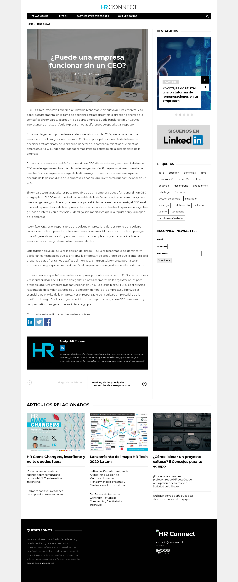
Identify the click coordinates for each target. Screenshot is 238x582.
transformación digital (171, 218)
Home (30, 24)
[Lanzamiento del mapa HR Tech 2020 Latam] (119, 432)
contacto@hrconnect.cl (169, 542)
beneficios (190, 172)
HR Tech (63, 16)
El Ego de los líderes (70, 382)
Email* (160, 239)
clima (203, 172)
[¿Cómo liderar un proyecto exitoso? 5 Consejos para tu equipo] (182, 432)
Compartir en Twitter (39, 322)
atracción (174, 172)
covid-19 (184, 179)
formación (180, 192)
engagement (200, 185)
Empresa (162, 253)
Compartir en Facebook (47, 322)
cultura (197, 179)
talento (163, 211)
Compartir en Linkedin (30, 322)
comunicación (167, 179)
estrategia (164, 192)
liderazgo (164, 205)
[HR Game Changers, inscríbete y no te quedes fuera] (56, 432)
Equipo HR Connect (89, 74)
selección (200, 205)
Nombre (162, 246)
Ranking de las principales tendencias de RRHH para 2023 (111, 384)
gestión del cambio (169, 198)
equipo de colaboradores (40, 563)
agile (161, 172)
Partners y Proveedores (93, 16)
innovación (191, 198)
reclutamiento (182, 205)
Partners (174, 82)
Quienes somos (127, 16)
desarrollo (164, 185)
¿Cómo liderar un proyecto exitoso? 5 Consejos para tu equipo (177, 461)
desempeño (181, 185)
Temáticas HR (40, 16)
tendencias (178, 211)
